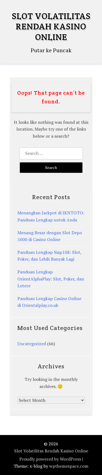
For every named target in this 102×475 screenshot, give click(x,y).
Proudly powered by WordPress (50, 459)
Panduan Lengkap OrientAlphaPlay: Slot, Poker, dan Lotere (50, 279)
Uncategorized (31, 344)
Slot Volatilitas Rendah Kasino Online (51, 26)
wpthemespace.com (68, 466)
